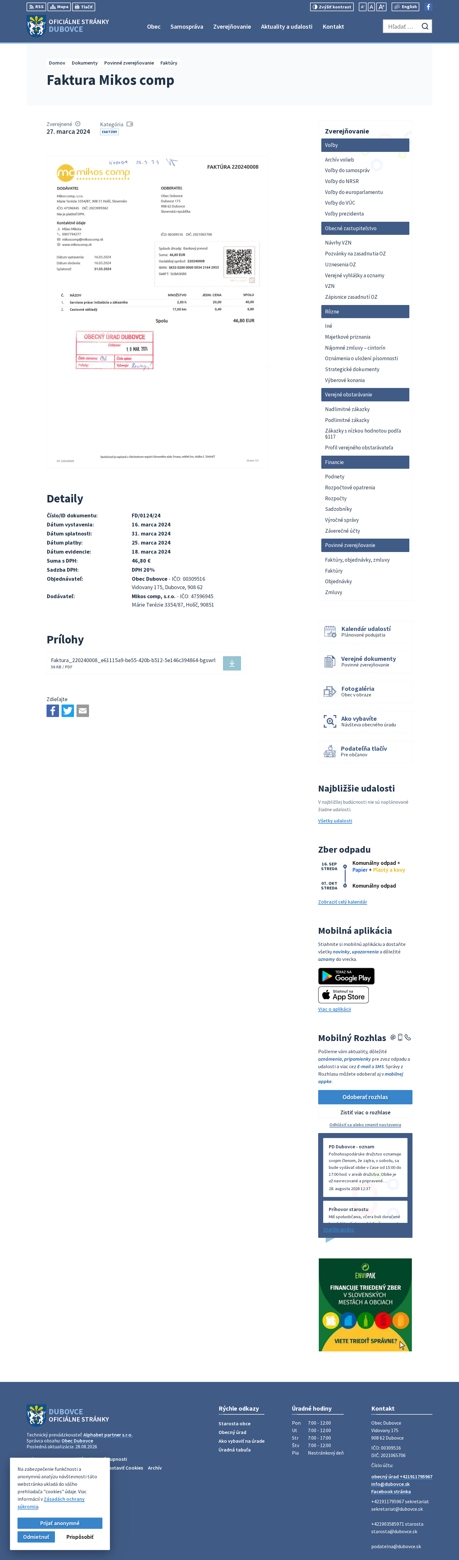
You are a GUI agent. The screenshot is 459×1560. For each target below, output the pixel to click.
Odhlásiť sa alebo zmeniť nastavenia (365, 1124)
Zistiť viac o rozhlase (365, 1112)
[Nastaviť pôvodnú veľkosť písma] (371, 6)
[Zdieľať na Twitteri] (68, 711)
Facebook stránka (391, 1491)
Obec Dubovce (77, 1440)
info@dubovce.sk (390, 1484)
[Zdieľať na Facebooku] (53, 711)
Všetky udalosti (335, 820)
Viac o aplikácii (334, 1009)
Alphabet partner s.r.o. (108, 1435)
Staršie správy (338, 1229)
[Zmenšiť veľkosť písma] (363, 6)
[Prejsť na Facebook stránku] (428, 6)
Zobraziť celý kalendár (342, 902)
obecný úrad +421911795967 (401, 1476)
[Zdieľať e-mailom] (82, 711)
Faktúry (109, 131)
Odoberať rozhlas (365, 1097)
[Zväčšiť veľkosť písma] (381, 6)
